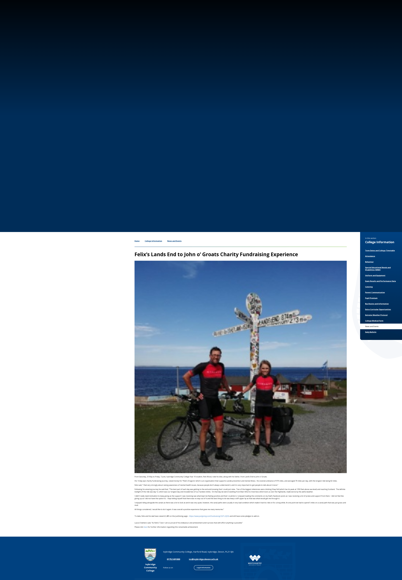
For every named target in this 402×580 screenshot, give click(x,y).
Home (137, 241)
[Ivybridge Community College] (26, 13)
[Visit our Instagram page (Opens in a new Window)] (360, 9)
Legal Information (203, 568)
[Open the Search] (379, 9)
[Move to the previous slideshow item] (354, 206)
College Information (153, 241)
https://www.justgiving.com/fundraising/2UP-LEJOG (209, 516)
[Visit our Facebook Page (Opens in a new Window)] (366, 9)
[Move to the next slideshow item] (360, 206)
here (145, 527)
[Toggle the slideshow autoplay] (367, 206)
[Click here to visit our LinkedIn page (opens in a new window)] (372, 9)
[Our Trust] (254, 560)
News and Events (174, 241)
